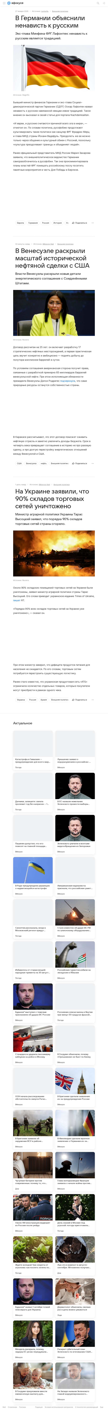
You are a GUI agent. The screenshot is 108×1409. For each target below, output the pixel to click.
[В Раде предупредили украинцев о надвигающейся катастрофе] (33, 877)
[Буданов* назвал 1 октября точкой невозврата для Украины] (33, 1298)
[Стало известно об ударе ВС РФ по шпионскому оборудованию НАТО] (75, 919)
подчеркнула (67, 380)
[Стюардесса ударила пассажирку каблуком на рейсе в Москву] (33, 1045)
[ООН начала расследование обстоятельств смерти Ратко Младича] (33, 1087)
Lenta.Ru (44, 11)
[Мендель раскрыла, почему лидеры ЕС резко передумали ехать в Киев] (33, 1340)
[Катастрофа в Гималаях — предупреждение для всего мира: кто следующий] (33, 750)
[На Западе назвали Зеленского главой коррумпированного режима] (75, 1382)
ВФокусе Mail (48, 244)
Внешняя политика (60, 11)
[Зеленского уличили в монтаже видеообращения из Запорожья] (75, 834)
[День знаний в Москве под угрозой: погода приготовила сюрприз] (75, 1214)
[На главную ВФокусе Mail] (17, 3)
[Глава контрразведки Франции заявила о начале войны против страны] (75, 1171)
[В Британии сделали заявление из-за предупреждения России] (75, 1087)
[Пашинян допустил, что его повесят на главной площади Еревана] (33, 834)
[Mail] (9, 3)
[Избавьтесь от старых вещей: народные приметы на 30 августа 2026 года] (33, 961)
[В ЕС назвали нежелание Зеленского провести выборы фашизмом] (75, 792)
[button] (54, 68)
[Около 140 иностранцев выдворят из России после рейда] (33, 1214)
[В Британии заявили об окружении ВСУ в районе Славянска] (33, 1129)
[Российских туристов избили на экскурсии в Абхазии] (75, 961)
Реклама (22, 1407)
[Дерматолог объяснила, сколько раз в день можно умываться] (75, 1298)
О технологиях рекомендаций (86, 1407)
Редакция (39, 1407)
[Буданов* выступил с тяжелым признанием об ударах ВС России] (33, 1003)
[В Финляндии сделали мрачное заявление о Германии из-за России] (75, 1129)
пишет (17, 600)
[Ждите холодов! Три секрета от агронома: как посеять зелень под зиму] (33, 1256)
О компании (12, 1407)
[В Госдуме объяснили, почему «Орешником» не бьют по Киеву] (75, 1045)
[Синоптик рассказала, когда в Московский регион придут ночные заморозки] (33, 919)
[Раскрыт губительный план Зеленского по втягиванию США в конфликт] (75, 1340)
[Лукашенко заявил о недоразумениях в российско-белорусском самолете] (75, 750)
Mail (4, 1407)
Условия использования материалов (59, 1407)
